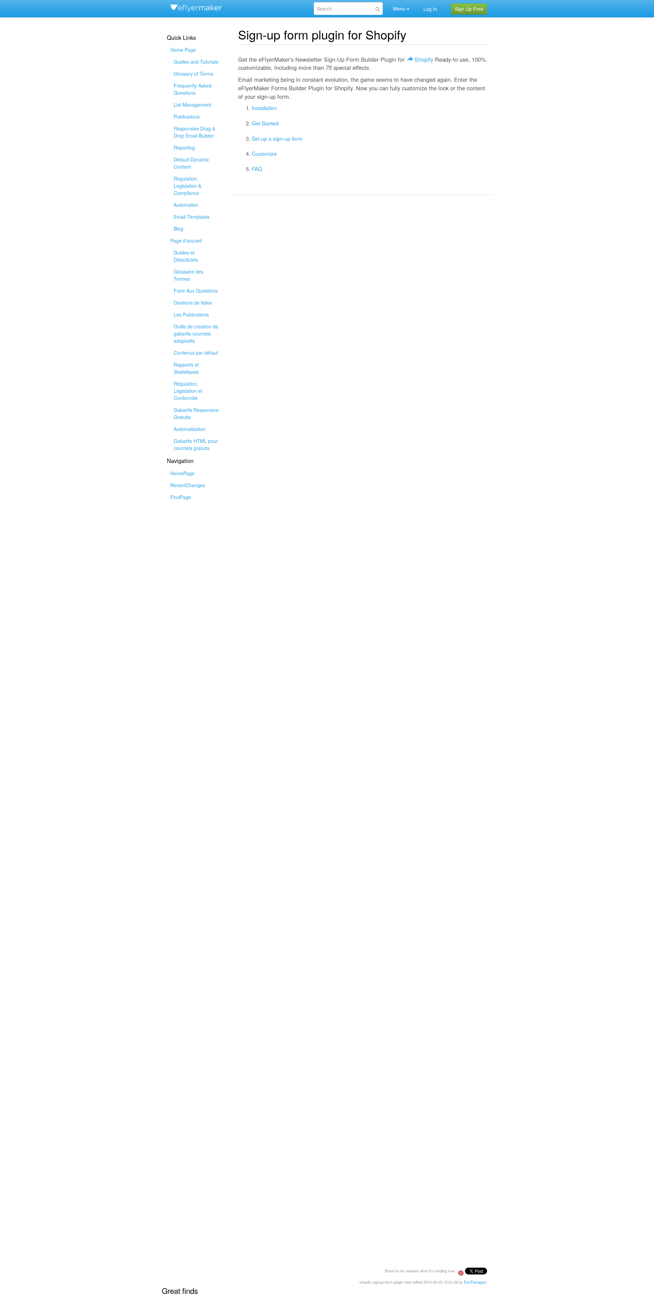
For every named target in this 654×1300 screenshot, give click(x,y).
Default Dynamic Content (191, 163)
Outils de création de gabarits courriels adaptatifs (196, 333)
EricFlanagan (475, 1282)
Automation (186, 204)
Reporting (184, 147)
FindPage (180, 497)
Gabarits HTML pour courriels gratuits (196, 444)
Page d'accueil (186, 240)
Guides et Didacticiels (186, 256)
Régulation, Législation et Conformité (188, 390)
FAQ (257, 168)
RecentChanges (187, 485)
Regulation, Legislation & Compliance (187, 185)
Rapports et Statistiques (186, 368)
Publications (187, 116)
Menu (399, 8)
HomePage (182, 473)
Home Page (183, 49)
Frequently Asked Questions (193, 89)
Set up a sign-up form (277, 138)
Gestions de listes (193, 302)
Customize (264, 153)
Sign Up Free (469, 8)
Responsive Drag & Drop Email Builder (194, 132)
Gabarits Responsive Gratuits (196, 413)
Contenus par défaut (196, 352)
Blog (178, 228)
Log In (430, 8)
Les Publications (191, 314)
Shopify (424, 59)
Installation (264, 107)
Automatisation (190, 428)
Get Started (265, 123)
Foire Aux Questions (196, 290)
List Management (192, 104)
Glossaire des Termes (188, 275)
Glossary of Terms (193, 73)
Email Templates (191, 216)
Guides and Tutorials (196, 61)
